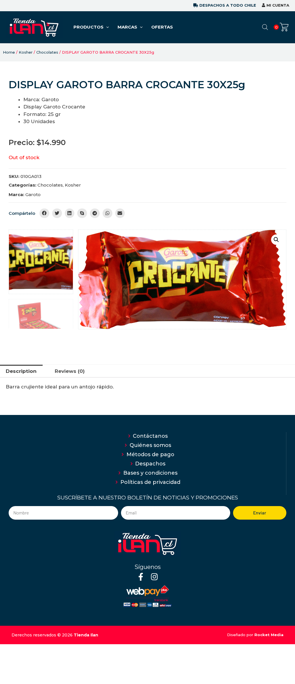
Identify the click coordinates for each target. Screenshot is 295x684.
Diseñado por (255, 634)
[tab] (21, 371)
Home (9, 52)
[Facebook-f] (141, 576)
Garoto (33, 194)
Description (21, 371)
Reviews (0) (70, 371)
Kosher (26, 52)
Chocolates (47, 52)
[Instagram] (154, 576)
